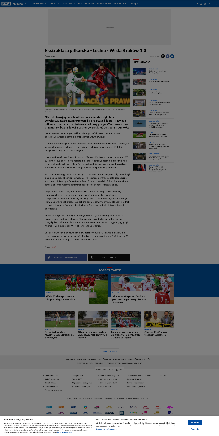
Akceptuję (195, 422)
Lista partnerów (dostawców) (106, 429)
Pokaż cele (195, 429)
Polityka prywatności (64, 432)
